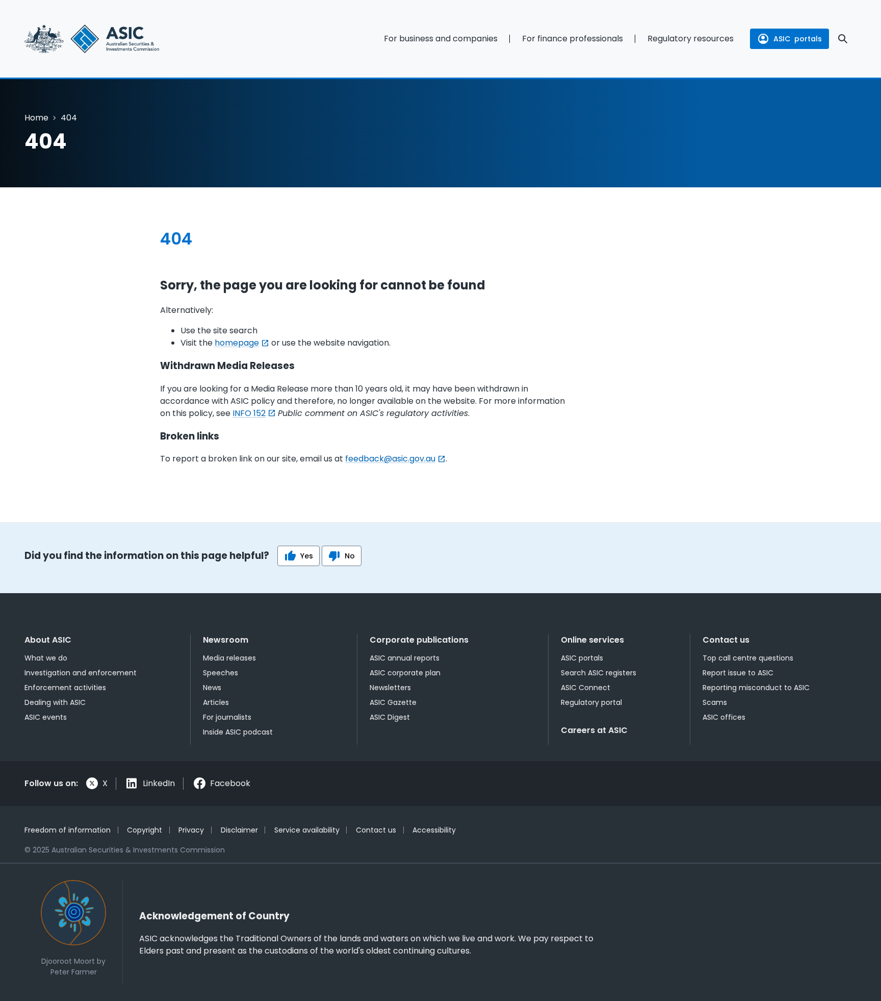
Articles (216, 702)
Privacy (191, 830)
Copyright (144, 830)
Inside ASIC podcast (238, 732)
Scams (715, 702)
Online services (592, 640)
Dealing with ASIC (55, 702)
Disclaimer (239, 830)
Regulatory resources (690, 38)
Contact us (726, 640)
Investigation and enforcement (80, 673)
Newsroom (225, 640)
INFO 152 (249, 413)
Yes (306, 556)
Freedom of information (67, 830)
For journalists (227, 717)
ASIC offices (724, 717)
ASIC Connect (585, 687)
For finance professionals (572, 38)
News (212, 687)
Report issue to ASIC (738, 673)
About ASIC (47, 640)
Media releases (229, 658)
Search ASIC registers (598, 673)
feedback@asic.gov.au (390, 459)
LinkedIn (159, 783)
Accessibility (434, 830)
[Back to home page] (116, 39)
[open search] (843, 39)
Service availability (307, 830)
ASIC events (45, 717)
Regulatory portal (591, 702)
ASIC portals (582, 658)
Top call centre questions (748, 658)
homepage (237, 343)
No (350, 556)
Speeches (220, 673)
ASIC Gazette (393, 702)
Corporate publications (419, 640)
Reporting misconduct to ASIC (756, 687)
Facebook (230, 783)
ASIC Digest (390, 717)
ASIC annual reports (404, 658)
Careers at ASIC (594, 730)
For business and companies (441, 38)
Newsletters (390, 687)
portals (797, 39)
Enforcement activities (65, 687)
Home (36, 118)
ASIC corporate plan (405, 673)
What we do (45, 658)
